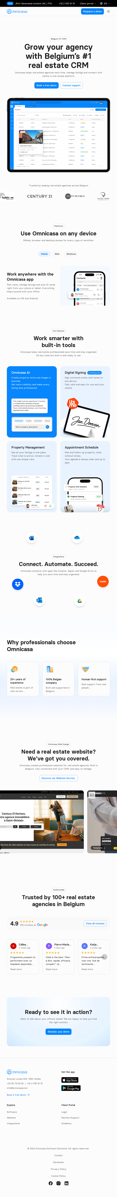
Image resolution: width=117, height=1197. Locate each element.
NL (44, 3)
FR (49, 3)
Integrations (13, 1123)
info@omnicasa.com (17, 1088)
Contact (58, 1155)
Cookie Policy (58, 1175)
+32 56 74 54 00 (15, 1083)
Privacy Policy (58, 1169)
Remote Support (70, 1117)
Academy (66, 1123)
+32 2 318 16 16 (67, 3)
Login (64, 1111)
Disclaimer (58, 1162)
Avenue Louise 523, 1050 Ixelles (24, 1078)
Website (11, 1117)
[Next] (104, 957)
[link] (17, 11)
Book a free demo (16, 1094)
